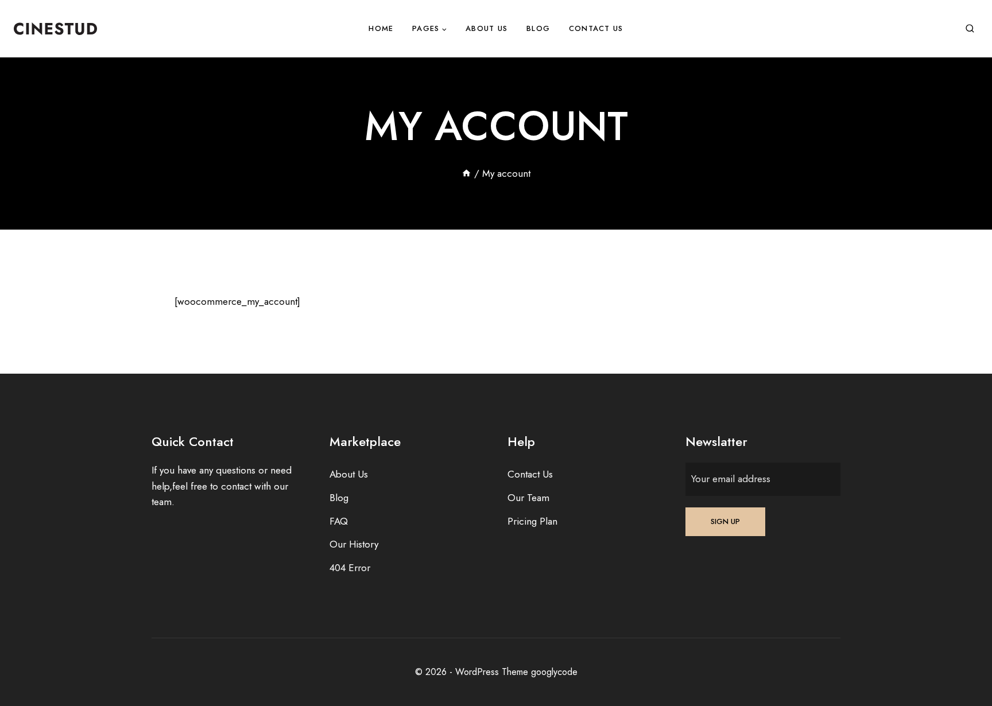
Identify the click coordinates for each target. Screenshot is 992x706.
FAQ (339, 521)
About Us (486, 28)
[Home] (466, 173)
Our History (354, 544)
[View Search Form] (969, 28)
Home (381, 28)
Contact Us (596, 28)
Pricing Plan (532, 521)
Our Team (528, 498)
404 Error (350, 568)
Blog (538, 28)
